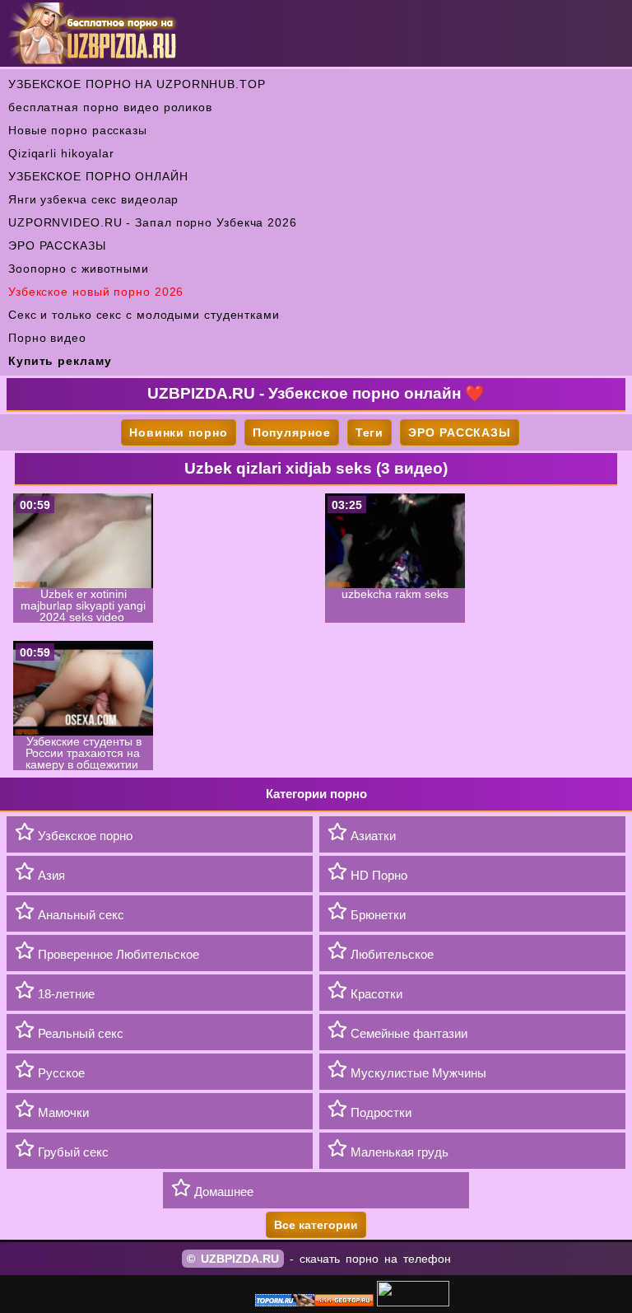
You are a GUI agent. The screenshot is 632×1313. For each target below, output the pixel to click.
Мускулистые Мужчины (416, 1073)
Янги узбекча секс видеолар (93, 199)
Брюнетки (376, 915)
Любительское (390, 954)
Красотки (374, 994)
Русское (60, 1073)
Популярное (292, 432)
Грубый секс (72, 1152)
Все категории (316, 1224)
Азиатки (371, 836)
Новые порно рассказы (77, 130)
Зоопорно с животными (78, 268)
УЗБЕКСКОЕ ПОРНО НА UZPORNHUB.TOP (137, 84)
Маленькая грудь (397, 1152)
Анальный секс (79, 915)
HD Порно (377, 875)
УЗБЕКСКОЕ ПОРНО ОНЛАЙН (98, 176)
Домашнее (222, 1192)
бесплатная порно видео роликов (110, 107)
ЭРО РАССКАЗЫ (57, 245)
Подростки (379, 1112)
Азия (50, 875)
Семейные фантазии (407, 1033)
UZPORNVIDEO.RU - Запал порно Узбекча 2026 (152, 222)
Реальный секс (79, 1033)
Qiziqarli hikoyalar (61, 153)
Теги (370, 432)
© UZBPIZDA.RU (233, 1258)
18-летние (65, 994)
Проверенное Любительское (117, 954)
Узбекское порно (83, 836)
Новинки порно (178, 432)
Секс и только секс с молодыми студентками (144, 314)
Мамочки (62, 1112)
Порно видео (47, 337)
